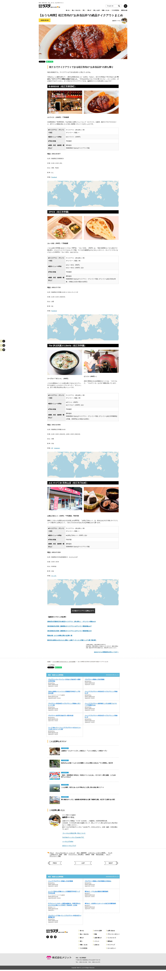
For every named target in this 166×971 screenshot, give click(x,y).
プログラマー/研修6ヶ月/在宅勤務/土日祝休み (98, 881)
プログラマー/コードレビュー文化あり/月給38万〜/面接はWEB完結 (64, 680)
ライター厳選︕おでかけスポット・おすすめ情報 (63, 661)
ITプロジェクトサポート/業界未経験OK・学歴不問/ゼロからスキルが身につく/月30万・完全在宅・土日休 (64, 904)
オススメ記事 (98, 930)
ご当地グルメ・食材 (56, 854)
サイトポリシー (112, 948)
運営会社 (110, 941)
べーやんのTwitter (67, 841)
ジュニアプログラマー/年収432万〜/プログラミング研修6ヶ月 (101, 716)
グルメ (52, 853)
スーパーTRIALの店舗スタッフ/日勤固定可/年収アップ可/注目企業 (64, 892)
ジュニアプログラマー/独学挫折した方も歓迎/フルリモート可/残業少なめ (101, 704)
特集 (95, 934)
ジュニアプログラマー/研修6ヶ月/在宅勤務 (60, 881)
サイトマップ (111, 944)
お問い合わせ (111, 930)
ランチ (110, 853)
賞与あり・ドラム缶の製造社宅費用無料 (96, 891)
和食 (92, 854)
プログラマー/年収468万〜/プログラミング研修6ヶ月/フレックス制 (64, 704)
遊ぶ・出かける (84, 934)
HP (52, 448)
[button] (83, 610)
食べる (82, 930)
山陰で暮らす (98, 937)
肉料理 (88, 854)
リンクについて (112, 937)
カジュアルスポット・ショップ (65, 853)
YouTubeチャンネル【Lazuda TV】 (73, 837)
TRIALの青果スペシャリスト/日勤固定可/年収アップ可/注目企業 (64, 692)
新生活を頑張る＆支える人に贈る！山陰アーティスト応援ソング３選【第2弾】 (72, 640)
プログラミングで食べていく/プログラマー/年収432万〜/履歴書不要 (64, 916)
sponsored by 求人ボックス (112, 674)
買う (81, 941)
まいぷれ (53, 575)
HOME (48, 661)
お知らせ (96, 944)
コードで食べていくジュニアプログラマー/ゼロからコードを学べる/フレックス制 (64, 728)
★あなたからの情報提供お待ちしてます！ (106, 652)
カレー (108, 854)
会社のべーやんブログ (69, 845)
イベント (96, 941)
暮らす (82, 937)
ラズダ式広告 (83, 948)
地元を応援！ (100, 854)
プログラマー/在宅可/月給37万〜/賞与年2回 (60, 715)
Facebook (54, 177)
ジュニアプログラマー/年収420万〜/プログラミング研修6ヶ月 (101, 692)
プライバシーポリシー (114, 934)
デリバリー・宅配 (55, 856)
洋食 (65, 854)
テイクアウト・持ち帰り (76, 854)
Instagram (57, 448)
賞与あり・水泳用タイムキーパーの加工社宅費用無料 (100, 903)
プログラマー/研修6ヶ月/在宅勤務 (94, 679)
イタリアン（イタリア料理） (97, 853)
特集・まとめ (83, 944)
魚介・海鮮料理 (81, 853)
